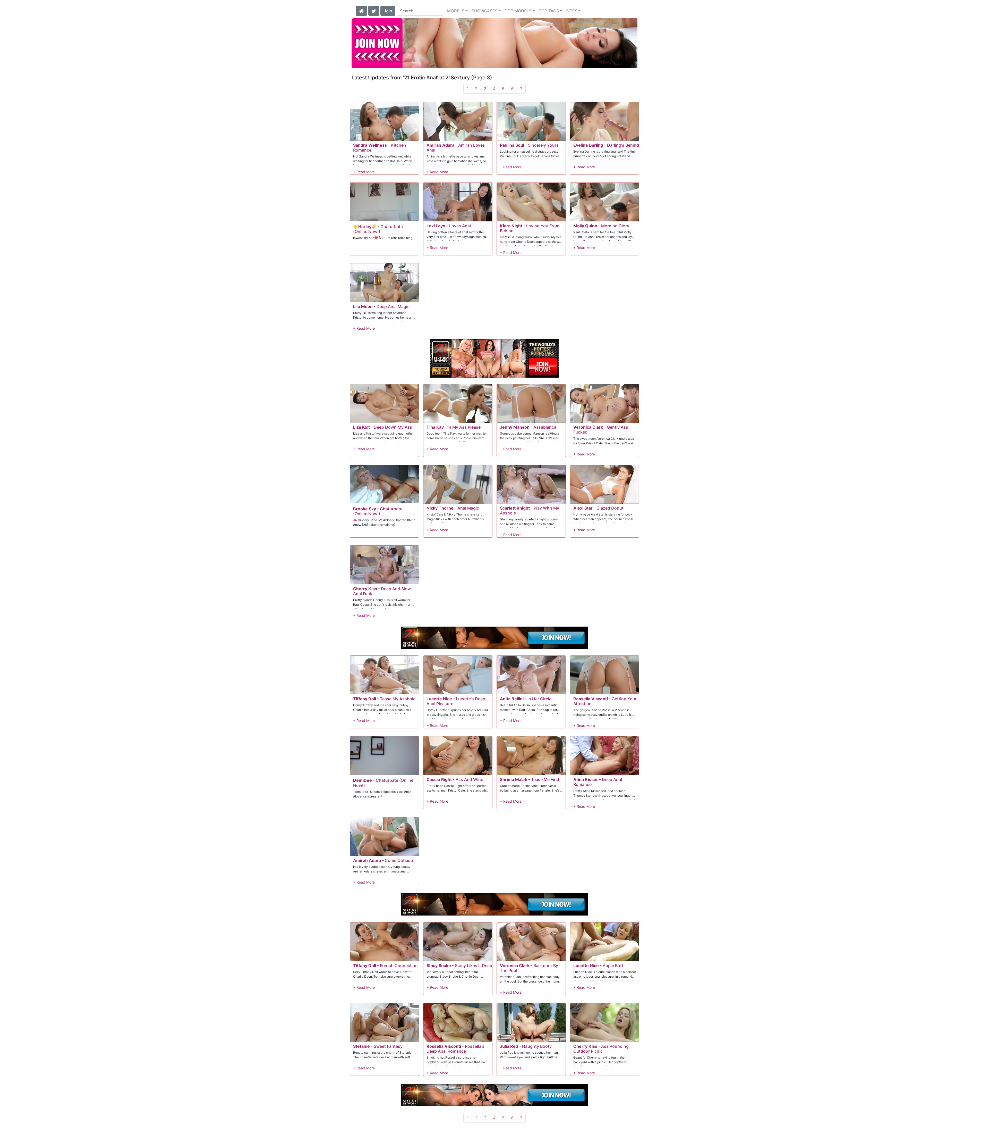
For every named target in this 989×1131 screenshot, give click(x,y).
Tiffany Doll (364, 698)
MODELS (455, 10)
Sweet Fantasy (388, 1046)
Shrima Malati (513, 779)
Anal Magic (468, 508)
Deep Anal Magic (393, 306)
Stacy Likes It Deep (473, 965)
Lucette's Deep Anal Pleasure (456, 701)
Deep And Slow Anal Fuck (382, 591)
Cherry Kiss (365, 588)
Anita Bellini (512, 698)
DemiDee (362, 780)
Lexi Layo (436, 225)
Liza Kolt (361, 427)
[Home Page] (361, 10)
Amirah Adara (440, 145)
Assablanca (544, 427)
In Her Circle (539, 698)
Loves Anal (460, 225)
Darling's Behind (623, 145)
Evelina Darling (588, 145)
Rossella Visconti (590, 698)
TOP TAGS (549, 10)
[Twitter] (373, 10)
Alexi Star (583, 508)
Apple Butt (613, 965)
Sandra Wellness (370, 145)
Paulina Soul (512, 145)
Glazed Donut (610, 508)
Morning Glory (615, 225)
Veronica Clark (588, 427)
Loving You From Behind (529, 228)
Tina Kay (435, 427)
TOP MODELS (518, 10)
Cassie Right (439, 779)
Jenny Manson (515, 427)
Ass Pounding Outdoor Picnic (601, 1049)
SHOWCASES (485, 10)
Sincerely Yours (543, 145)
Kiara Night (511, 225)
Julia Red (509, 1046)
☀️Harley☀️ (365, 226)
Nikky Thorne (440, 508)
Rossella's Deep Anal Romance (455, 1049)
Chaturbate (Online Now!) (378, 229)
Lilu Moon (363, 306)
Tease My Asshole (397, 698)
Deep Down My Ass (393, 427)
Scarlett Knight (515, 508)
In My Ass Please (464, 427)
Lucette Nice (439, 698)
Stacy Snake (439, 965)
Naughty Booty (537, 1046)
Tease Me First (545, 779)
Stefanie (361, 1046)
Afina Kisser (585, 779)
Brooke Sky (364, 508)
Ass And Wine (469, 779)
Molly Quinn (585, 225)
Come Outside (399, 860)
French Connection (399, 965)
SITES (571, 10)
